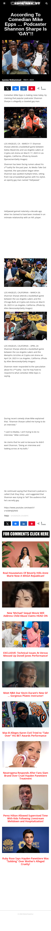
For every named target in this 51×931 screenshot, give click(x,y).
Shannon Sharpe (19, 515)
